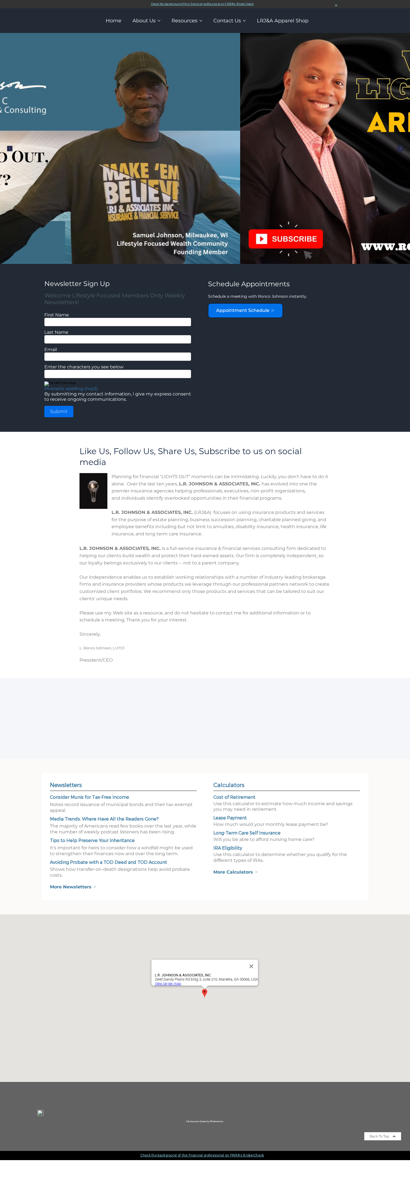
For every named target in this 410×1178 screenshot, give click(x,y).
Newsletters (66, 784)
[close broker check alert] (336, 5)
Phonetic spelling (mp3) (71, 388)
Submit (58, 411)
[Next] (400, 148)
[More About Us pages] (159, 20)
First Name (56, 315)
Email (50, 349)
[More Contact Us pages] (244, 20)
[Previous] (10, 148)
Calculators (228, 784)
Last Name (56, 332)
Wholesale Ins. (217, 1121)
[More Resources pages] (200, 20)
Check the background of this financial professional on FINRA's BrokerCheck (202, 4)
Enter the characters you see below (84, 366)
